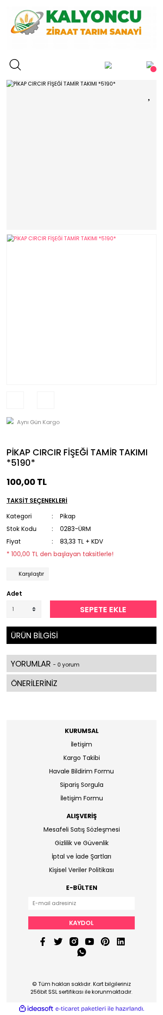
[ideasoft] (36, 1009)
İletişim (81, 744)
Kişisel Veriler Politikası (81, 870)
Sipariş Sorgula (81, 784)
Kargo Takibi (81, 757)
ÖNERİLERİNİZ (34, 683)
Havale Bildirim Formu (81, 771)
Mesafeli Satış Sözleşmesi (81, 829)
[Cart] (149, 64)
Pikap (68, 516)
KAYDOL (81, 923)
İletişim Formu (81, 798)
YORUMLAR (45, 663)
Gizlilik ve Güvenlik (82, 843)
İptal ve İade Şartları (81, 856)
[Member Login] (108, 65)
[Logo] (81, 28)
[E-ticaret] (80, 1009)
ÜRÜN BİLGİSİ (34, 635)
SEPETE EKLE (103, 609)
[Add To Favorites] (150, 94)
